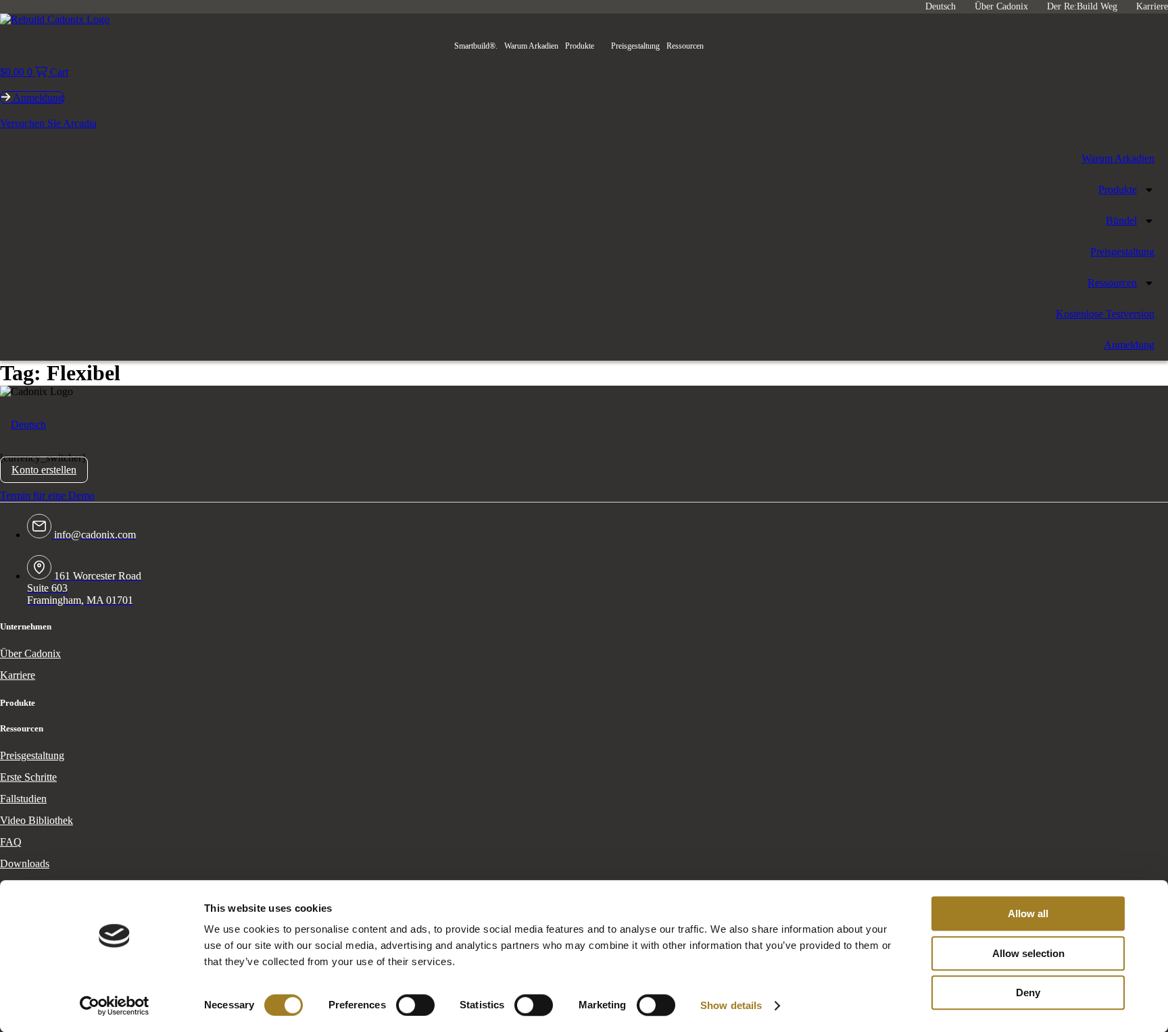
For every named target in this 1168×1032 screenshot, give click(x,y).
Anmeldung (1129, 345)
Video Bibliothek (36, 820)
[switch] (415, 1005)
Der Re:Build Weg (1082, 6)
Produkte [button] (579, 46)
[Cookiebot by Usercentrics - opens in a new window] (114, 1006)
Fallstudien (23, 798)
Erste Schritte (28, 777)
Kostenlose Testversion (1105, 313)
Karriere (1152, 6)
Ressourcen (685, 46)
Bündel (1121, 220)
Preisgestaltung (635, 46)
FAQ (11, 842)
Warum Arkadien (531, 46)
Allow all (1028, 913)
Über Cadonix (1001, 6)
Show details (731, 1005)
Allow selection (1028, 953)
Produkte (1117, 189)
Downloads (24, 863)
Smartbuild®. (475, 46)
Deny (1028, 992)
